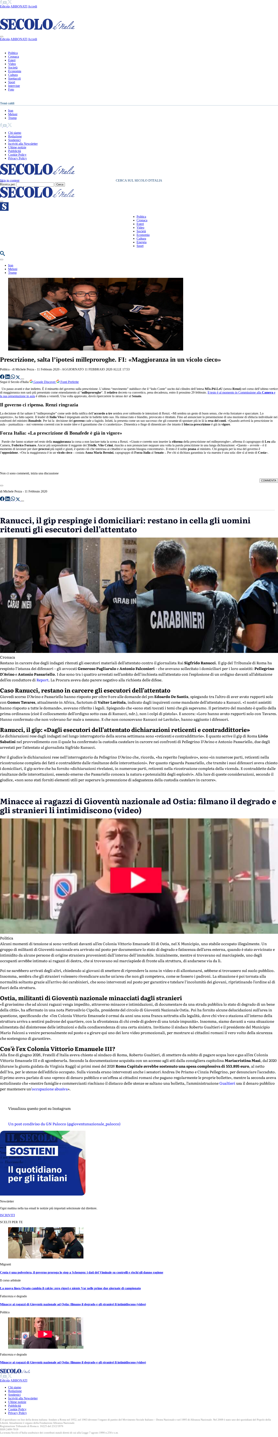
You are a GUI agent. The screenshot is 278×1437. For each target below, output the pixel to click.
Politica (13, 53)
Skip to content (9, 180)
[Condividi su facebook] (2, 378)
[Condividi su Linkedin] (8, 378)
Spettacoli (14, 78)
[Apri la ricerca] (2, 254)
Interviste (14, 86)
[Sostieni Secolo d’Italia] (42, 1194)
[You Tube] (5, 2)
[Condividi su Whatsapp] (13, 378)
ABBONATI (18, 6)
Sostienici (14, 140)
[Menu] (1, 201)
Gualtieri (227, 1083)
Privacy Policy (17, 158)
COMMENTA (268, 480)
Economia (14, 71)
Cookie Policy (17, 154)
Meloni (12, 114)
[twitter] (10, 2)
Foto (11, 89)
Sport (11, 82)
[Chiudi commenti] (1, 485)
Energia (142, 242)
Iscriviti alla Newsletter (23, 143)
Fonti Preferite (69, 382)
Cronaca (13, 56)
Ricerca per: (7, 184)
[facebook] (1, 2)
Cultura (13, 75)
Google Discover (44, 382)
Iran (10, 110)
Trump (12, 118)
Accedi (32, 6)
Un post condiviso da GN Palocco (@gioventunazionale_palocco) (64, 1123)
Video (12, 64)
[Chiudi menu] (1, 36)
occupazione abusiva (50, 1089)
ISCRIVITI (7, 1215)
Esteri (11, 60)
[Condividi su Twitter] (18, 378)
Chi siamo (14, 132)
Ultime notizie (17, 147)
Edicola (5, 6)
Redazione (15, 136)
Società (13, 67)
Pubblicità (14, 151)
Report (42, 680)
